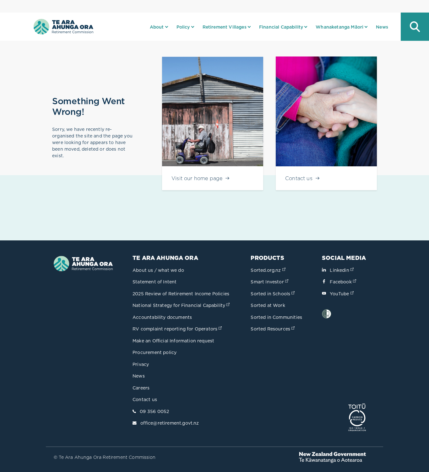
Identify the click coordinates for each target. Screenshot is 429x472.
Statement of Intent (154, 282)
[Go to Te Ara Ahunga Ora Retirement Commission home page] (63, 27)
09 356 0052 (154, 411)
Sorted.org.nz (268, 270)
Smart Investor (270, 282)
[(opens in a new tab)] (357, 418)
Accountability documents (162, 317)
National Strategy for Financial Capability (182, 305)
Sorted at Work (268, 305)
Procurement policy (154, 352)
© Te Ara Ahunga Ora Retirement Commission (104, 457)
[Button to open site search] (415, 27)
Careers (141, 388)
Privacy (141, 364)
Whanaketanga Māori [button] (339, 27)
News (139, 376)
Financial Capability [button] (281, 27)
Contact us (145, 399)
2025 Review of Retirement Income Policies (181, 294)
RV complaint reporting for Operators (178, 329)
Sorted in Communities (276, 317)
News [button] (382, 27)
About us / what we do (158, 270)
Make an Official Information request (173, 341)
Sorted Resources (273, 329)
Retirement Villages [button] (225, 27)
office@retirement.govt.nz (169, 423)
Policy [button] (183, 27)
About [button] (157, 27)
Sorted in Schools (273, 294)
